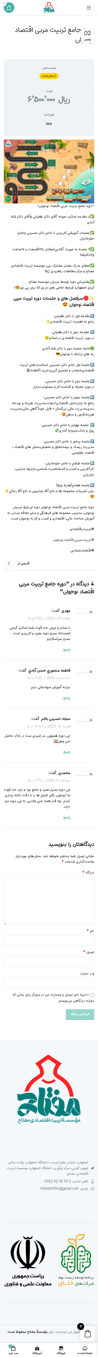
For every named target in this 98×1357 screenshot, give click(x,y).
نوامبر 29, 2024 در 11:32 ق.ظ (49, 618)
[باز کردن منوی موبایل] (89, 8)
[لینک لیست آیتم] (49, 1181)
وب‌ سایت (87, 974)
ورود (49, 123)
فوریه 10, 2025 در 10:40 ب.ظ (48, 726)
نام (90, 931)
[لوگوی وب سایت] (49, 8)
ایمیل (88, 952)
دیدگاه (88, 873)
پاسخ (66, 650)
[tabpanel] (49, 347)
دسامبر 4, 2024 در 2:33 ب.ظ (49, 678)
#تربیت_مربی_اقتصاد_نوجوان (73, 540)
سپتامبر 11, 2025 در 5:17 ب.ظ (49, 780)
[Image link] (49, 1090)
